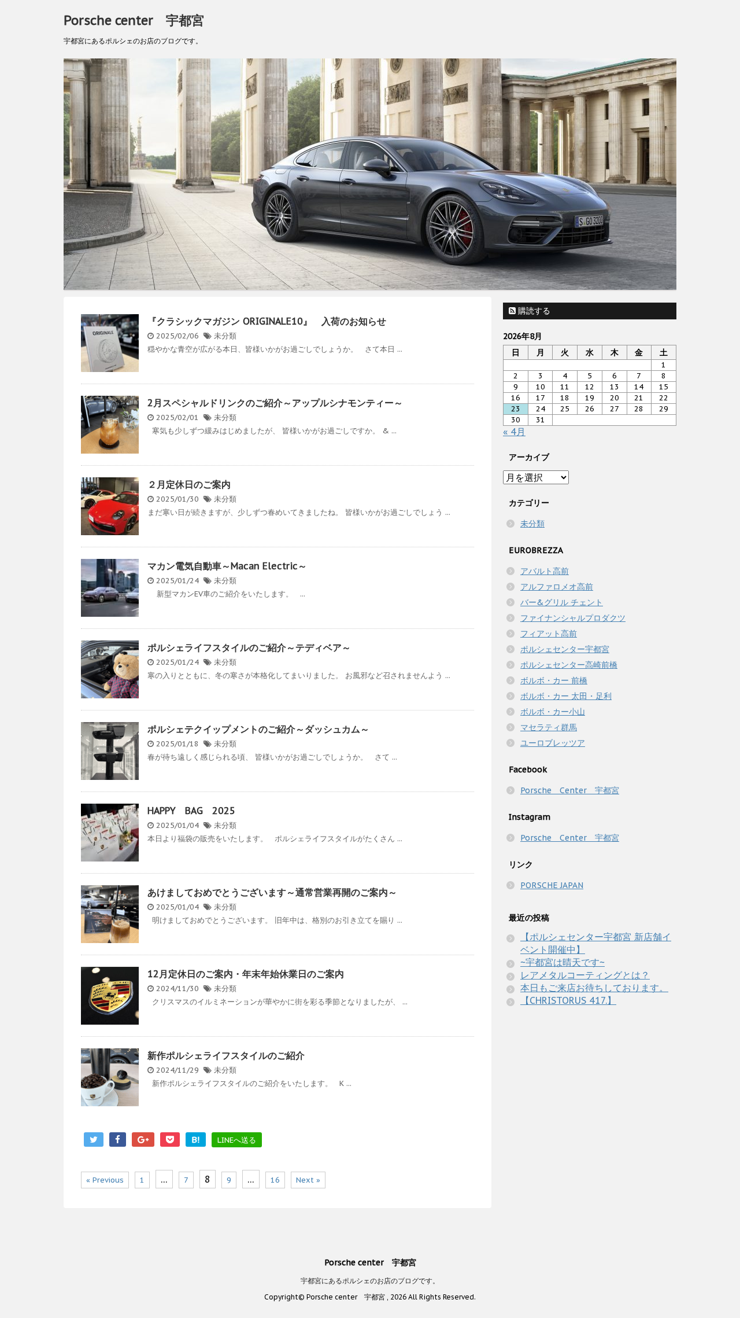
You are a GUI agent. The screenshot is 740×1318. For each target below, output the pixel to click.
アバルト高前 (544, 571)
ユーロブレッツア (552, 743)
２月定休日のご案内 (189, 484)
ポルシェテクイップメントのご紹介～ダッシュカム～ (258, 729)
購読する (533, 310)
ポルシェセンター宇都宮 (564, 649)
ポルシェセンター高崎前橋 (568, 665)
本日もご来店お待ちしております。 (594, 987)
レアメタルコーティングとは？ (585, 975)
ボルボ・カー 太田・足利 (566, 696)
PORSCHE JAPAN (551, 885)
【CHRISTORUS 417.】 (568, 1000)
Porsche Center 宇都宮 (569, 790)
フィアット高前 (548, 633)
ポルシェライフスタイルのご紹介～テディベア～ (249, 647)
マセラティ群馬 (548, 727)
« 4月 (514, 431)
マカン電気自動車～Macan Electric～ (227, 566)
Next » (308, 1180)
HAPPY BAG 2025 (191, 810)
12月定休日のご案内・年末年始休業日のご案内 (245, 974)
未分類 (225, 336)
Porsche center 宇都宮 (134, 20)
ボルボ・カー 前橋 (553, 680)
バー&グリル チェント (561, 602)
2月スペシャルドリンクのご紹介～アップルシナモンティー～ (275, 402)
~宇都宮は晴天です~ (562, 962)
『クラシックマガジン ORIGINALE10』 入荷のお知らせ (266, 321)
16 (275, 1180)
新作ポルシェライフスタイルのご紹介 (226, 1055)
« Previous (105, 1180)
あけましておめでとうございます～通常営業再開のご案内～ (272, 892)
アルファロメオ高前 (556, 586)
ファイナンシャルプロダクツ (573, 618)
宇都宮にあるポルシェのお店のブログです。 (370, 1280)
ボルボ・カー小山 (552, 711)
